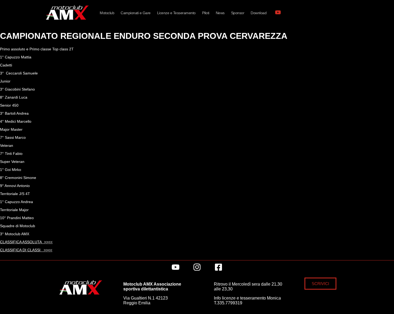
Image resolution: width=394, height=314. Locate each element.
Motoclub (107, 13)
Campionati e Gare (136, 13)
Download (258, 13)
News (220, 13)
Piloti (205, 13)
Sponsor (237, 13)
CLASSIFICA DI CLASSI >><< (26, 250)
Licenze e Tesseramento (176, 13)
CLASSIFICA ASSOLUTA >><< (26, 242)
